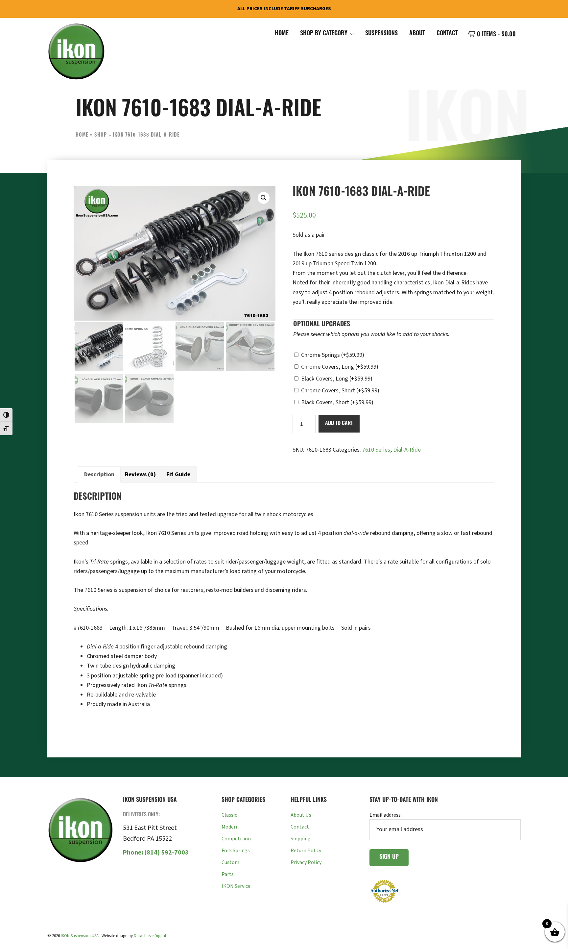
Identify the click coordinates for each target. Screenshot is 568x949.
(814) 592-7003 (156, 852)
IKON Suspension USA (80, 936)
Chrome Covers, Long (339, 367)
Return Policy (306, 850)
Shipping (301, 838)
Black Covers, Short (337, 402)
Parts (228, 874)
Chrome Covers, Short (340, 390)
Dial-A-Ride (407, 450)
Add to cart (339, 423)
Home (82, 135)
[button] (264, 198)
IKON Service (236, 886)
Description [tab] (99, 474)
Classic (229, 815)
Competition (236, 838)
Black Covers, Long (336, 379)
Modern (230, 826)
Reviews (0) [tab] (140, 474)
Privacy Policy (306, 862)
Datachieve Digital (150, 936)
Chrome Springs (332, 355)
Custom (230, 862)
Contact (300, 826)
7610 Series (376, 450)
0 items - (495, 35)
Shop (100, 135)
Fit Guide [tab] (178, 474)
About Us (301, 815)
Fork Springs (236, 850)
